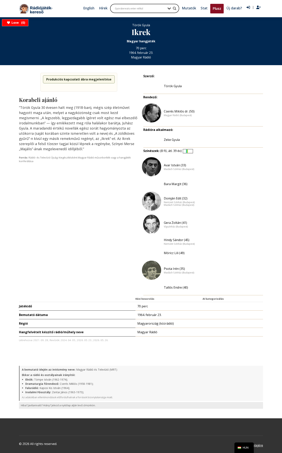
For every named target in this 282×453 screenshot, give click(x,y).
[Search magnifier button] (174, 8)
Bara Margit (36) (175, 184)
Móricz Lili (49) (174, 253)
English (88, 8)
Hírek (103, 8)
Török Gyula (173, 86)
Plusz (217, 9)
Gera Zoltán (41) (175, 223)
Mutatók (189, 8)
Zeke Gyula (172, 140)
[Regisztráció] (258, 7)
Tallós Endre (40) (176, 287)
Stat (204, 8)
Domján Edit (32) (175, 198)
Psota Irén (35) (174, 269)
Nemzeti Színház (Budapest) (179, 202)
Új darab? (234, 8)
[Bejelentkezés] (248, 7)
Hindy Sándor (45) (176, 240)
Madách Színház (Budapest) (179, 169)
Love (18, 23)
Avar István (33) (175, 165)
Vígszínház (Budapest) (176, 226)
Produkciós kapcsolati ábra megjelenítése (78, 79)
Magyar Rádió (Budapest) (178, 115)
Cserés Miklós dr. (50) (179, 111)
